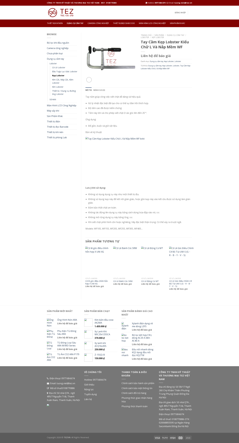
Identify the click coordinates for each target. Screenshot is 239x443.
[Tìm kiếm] (191, 12)
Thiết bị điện (53, 121)
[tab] (88, 90)
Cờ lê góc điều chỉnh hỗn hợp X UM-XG (96, 282)
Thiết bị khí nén (55, 23)
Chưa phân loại (55, 53)
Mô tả (88, 90)
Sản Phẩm (159, 35)
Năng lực (89, 389)
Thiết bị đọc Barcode (124, 23)
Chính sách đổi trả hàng (134, 393)
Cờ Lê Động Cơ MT (150, 281)
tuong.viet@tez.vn (183, 3)
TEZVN (67, 437)
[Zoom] (89, 79)
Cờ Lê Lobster (58, 67)
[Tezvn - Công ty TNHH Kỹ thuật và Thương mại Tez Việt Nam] (61, 12)
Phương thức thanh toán (134, 406)
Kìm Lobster (57, 87)
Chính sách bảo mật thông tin (137, 388)
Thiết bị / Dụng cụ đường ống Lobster (64, 92)
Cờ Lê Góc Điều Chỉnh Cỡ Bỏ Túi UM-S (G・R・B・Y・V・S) (180, 283)
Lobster (53, 63)
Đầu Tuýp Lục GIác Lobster (64, 71)
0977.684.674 (160, 3)
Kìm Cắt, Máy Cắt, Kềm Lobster (62, 81)
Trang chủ (146, 35)
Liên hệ (88, 399)
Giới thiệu (89, 384)
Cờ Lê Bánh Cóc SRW (123, 281)
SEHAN (53, 99)
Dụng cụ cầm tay (75, 23)
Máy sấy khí (53, 110)
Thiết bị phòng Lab (57, 137)
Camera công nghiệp (98, 23)
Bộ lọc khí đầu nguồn (58, 42)
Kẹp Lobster (58, 75)
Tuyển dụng (90, 394)
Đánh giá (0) (99, 90)
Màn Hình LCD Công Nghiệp (152, 23)
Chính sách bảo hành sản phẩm (138, 383)
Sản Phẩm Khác (177, 23)
